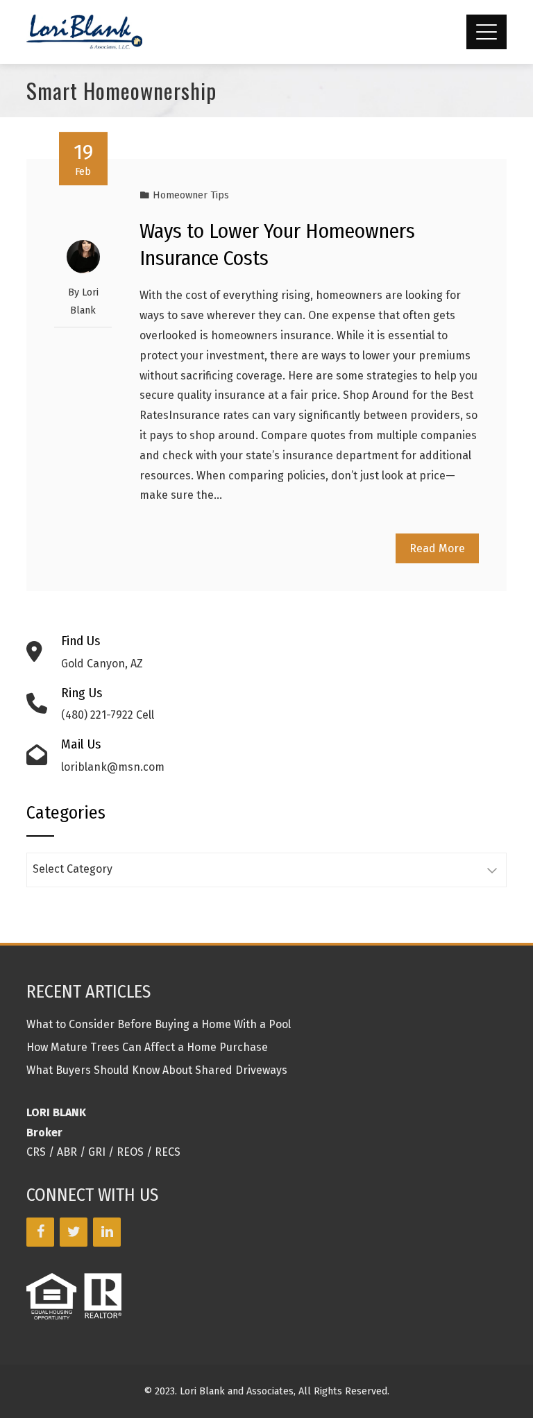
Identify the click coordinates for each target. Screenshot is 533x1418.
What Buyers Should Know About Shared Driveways (156, 1070)
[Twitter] (73, 1232)
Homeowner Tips (191, 195)
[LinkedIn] (107, 1232)
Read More (437, 548)
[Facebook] (40, 1232)
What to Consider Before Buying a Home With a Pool (158, 1024)
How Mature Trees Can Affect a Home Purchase (147, 1047)
